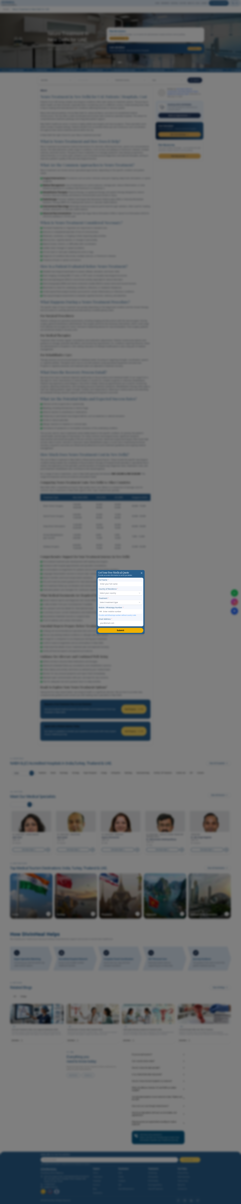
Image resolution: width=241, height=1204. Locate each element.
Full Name (104, 580)
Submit (120, 630)
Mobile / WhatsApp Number (111, 607)
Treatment (104, 598)
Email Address (105, 619)
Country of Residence (108, 589)
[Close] (141, 573)
